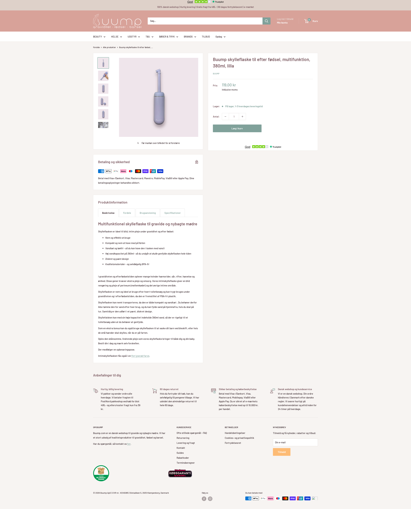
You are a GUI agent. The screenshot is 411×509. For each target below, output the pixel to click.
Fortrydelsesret (233, 442)
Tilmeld (282, 452)
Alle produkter (109, 47)
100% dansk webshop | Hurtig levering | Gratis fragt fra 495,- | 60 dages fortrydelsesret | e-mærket (205, 7)
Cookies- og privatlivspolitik (239, 437)
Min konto (282, 22)
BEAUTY (97, 36)
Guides (180, 452)
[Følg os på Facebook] (204, 498)
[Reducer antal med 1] (225, 116)
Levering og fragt (186, 442)
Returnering (183, 437)
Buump (216, 73)
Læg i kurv (237, 128)
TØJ (148, 36)
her (129, 443)
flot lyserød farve (140, 355)
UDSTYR (132, 36)
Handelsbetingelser (235, 432)
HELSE (114, 36)
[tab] (108, 213)
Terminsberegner (186, 462)
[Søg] (266, 21)
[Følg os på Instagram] (210, 498)
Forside (96, 47)
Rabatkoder (183, 457)
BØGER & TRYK (167, 36)
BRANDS (188, 36)
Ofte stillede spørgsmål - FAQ (192, 432)
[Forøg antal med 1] (242, 116)
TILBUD (206, 36)
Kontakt (181, 447)
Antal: (216, 116)
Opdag (218, 36)
